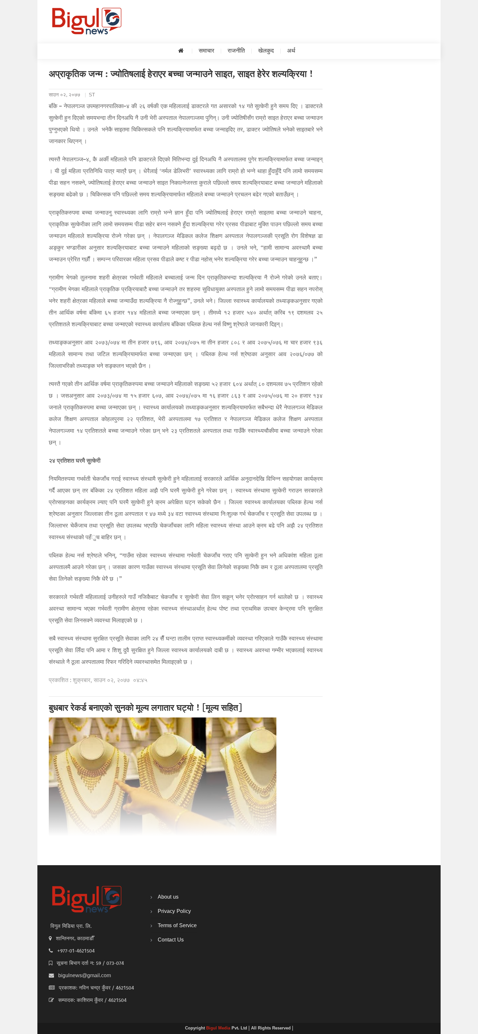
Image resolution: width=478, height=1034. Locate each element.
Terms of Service (177, 926)
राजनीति (236, 51)
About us (168, 897)
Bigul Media (219, 1028)
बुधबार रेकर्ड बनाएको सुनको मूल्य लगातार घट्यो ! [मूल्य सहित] (145, 708)
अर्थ (291, 51)
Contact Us (171, 940)
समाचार (206, 51)
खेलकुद (266, 51)
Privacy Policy (174, 911)
